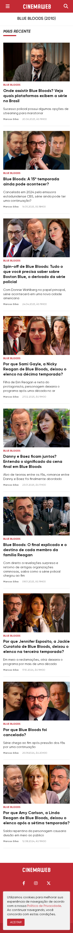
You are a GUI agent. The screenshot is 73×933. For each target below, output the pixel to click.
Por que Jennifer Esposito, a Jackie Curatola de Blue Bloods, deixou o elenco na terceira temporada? (36, 647)
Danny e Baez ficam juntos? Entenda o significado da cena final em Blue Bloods (32, 462)
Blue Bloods (11, 84)
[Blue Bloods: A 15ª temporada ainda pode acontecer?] (36, 150)
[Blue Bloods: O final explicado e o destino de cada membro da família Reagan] (36, 516)
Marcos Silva (11, 119)
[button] (23, 883)
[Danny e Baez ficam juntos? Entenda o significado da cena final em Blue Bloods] (36, 428)
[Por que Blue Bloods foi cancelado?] (36, 701)
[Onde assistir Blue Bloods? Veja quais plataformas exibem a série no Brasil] (36, 62)
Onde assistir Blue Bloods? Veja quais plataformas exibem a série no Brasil (35, 96)
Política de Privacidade (44, 906)
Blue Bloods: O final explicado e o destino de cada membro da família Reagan (35, 550)
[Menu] (7, 6)
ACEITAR (15, 922)
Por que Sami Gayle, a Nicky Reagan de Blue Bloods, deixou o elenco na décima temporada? (34, 369)
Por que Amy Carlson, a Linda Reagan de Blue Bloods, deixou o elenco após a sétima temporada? (36, 818)
